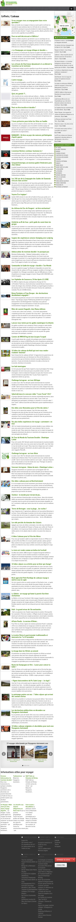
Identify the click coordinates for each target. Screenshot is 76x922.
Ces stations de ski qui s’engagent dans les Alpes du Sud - (64, 46)
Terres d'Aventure (61, 183)
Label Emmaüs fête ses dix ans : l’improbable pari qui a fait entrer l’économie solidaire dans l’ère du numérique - (63, 102)
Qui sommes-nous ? (27, 842)
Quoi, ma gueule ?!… (19, 93)
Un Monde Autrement (62, 187)
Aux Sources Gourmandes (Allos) (28, 896)
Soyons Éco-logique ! (19, 194)
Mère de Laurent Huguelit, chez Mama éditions (28, 309)
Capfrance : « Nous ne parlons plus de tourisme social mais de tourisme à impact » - (64, 56)
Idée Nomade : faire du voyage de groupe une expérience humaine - (63, 79)
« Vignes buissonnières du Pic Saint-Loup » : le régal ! (31, 680)
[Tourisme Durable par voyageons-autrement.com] (9, 3)
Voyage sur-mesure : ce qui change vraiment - (63, 51)
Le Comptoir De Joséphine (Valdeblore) (28, 875)
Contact (40, 846)
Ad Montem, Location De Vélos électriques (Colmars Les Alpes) (29, 901)
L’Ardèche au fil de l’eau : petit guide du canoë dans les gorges (31, 223)
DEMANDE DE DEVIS (63, 859)
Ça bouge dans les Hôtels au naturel (25, 651)
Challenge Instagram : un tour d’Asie (25, 453)
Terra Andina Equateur (62, 181)
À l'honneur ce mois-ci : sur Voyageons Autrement (64, 41)
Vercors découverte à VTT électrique (41, 760)
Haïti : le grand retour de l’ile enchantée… (27, 609)
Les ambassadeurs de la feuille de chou (28, 847)
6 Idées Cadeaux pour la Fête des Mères (26, 536)
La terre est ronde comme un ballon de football (29, 550)
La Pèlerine (59, 171)
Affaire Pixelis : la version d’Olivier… (25, 621)
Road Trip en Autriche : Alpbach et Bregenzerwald (45, 880)
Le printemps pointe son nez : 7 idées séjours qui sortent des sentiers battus (32, 695)
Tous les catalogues (27, 860)
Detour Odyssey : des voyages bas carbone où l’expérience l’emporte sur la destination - (64, 114)
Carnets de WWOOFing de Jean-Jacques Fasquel (29, 336)
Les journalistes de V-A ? (28, 844)
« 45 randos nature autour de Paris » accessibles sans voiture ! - (63, 130)
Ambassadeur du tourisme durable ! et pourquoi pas (30, 251)
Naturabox (59, 173)
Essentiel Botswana (61, 161)
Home (2, 12)
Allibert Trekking (61, 149)
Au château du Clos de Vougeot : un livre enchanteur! (31, 208)
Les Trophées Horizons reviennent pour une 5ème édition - (64, 108)
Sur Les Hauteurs (61, 177)
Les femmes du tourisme (45, 897)
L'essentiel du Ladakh (13, 760)
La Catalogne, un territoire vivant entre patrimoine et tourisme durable (45, 862)
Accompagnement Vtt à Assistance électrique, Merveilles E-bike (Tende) (28, 885)
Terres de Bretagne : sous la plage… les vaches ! (29, 508)
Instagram (57, 846)
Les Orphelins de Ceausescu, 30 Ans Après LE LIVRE (30, 279)
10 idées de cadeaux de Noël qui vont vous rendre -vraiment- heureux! (30, 351)
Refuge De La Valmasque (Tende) (28, 867)
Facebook (57, 842)
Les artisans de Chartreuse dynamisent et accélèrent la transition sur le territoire (32, 65)
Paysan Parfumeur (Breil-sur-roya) (29, 863)
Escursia (58, 159)
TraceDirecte (59, 185)
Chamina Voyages (60, 153)
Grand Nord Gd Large (62, 167)
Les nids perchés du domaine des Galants (26, 522)
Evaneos (58, 163)
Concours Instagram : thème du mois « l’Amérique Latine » (32, 467)
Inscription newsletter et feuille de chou (45, 844)
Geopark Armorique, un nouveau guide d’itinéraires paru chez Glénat (32, 163)
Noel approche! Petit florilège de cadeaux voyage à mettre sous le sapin (30, 579)
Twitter (57, 844)
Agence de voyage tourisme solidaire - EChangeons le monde (46, 907)
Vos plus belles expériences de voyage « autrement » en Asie (32, 422)
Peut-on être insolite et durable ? (24, 107)
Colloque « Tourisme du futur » (44, 902)
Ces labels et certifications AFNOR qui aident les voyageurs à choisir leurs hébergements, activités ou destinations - (64, 86)
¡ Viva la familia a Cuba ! (27, 760)
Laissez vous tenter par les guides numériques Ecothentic (33, 323)
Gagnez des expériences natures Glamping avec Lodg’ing (32, 238)
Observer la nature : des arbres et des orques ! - (64, 125)
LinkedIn (57, 840)
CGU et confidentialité (44, 848)
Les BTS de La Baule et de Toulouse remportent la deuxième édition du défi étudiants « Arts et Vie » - (63, 138)
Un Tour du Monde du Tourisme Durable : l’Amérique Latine (30, 438)
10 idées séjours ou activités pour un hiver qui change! (31, 564)
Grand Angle (59, 165)
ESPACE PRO (61, 865)
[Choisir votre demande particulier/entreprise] (74, 860)
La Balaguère (59, 169)
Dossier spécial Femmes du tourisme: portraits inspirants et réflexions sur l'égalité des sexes (45, 886)
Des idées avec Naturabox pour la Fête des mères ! (30, 408)
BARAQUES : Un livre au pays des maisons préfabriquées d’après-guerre (32, 136)
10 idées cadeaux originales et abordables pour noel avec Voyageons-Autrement (33, 727)
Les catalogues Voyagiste (63, 145)
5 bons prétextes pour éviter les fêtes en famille (29, 121)
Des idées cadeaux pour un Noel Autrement (27, 481)
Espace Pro (24, 840)
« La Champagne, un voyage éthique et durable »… (30, 50)
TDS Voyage (59, 179)
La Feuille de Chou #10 (44, 891)
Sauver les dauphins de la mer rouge (45, 894)
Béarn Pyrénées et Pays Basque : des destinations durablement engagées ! (30, 294)
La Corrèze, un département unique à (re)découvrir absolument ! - (64, 72)
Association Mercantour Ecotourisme (45, 867)
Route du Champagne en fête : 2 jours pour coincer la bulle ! (31, 665)
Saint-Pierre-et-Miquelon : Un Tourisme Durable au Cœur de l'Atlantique (45, 874)
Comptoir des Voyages (62, 155)
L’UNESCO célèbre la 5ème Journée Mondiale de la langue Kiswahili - (63, 94)
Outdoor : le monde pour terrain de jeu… (26, 495)
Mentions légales (43, 850)
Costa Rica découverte (62, 157)
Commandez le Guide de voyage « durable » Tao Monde (31, 265)
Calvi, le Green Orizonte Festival (44, 916)
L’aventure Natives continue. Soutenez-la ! (27, 151)
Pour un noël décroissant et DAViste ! (25, 36)
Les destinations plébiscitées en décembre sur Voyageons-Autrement (28, 711)
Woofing (40, 878)
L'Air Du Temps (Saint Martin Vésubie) (29, 871)
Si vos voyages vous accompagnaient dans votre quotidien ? (29, 21)
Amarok (58, 151)
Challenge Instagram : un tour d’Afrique (26, 380)
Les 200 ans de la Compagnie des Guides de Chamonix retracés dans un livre (31, 179)
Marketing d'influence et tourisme (45, 912)
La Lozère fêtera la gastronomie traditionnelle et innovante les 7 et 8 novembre (30, 636)
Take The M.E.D (42, 899)
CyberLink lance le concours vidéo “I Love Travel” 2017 (31, 394)
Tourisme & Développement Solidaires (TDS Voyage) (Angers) (29, 891)
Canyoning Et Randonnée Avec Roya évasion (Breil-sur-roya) (29, 879)
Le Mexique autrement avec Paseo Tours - (63, 120)
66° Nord (58, 147)
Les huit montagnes (19, 366)
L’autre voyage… (18, 79)
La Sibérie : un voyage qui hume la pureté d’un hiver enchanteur (30, 594)
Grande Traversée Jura (44, 870)
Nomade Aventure (61, 175)
